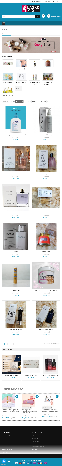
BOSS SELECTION (16, 213)
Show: (44, 101)
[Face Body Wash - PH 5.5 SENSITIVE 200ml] (16, 119)
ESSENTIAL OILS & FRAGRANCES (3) (48, 83)
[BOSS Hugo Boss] (46, 158)
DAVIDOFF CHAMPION (16, 330)
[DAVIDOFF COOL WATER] (46, 314)
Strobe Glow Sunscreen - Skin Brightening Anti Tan (51, 410)
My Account (36, 436)
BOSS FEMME (15, 174)
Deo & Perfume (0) (21, 82)
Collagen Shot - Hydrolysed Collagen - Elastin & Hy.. (10, 411)
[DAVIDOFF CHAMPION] (16, 314)
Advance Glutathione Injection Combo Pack (30, 410)
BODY (5, 29)
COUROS (15, 252)
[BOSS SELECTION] (16, 197)
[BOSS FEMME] (16, 158)
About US (5, 452)
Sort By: (29, 101)
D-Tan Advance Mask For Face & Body (46, 291)
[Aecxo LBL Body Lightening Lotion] (46, 119)
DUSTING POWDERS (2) (35, 83)
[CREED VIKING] (46, 236)
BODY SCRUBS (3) (8, 82)
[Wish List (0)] (43, 16)
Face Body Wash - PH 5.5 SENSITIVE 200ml (16, 135)
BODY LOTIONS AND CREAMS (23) (35, 70)
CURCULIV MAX (16, 291)
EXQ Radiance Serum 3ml (50, 375)
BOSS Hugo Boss (46, 174)
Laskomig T (6, 436)
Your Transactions (38, 444)
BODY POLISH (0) (48, 69)
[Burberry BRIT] (46, 197)
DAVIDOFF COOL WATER (46, 330)
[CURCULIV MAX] (16, 275)
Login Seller (47, 1)
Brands (35, 452)
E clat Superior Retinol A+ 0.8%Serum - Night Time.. (31, 376)
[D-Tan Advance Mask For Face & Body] (46, 275)
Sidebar (6, 101)
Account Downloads (38, 446)
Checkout (35, 438)
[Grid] (16, 101)
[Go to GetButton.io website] (3, 464)
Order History (36, 441)
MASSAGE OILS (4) (8, 95)
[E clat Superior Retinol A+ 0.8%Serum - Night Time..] (31, 364)
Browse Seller (37, 1)
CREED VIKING (46, 252)
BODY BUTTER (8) (8, 69)
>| (12, 344)
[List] (19, 101)
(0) (19, 137)
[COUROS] (16, 236)
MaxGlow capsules (11, 375)
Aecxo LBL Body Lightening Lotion (46, 135)
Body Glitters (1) (21, 69)
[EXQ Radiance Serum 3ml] (50, 364)
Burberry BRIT (46, 213)
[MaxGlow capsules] (11, 364)
